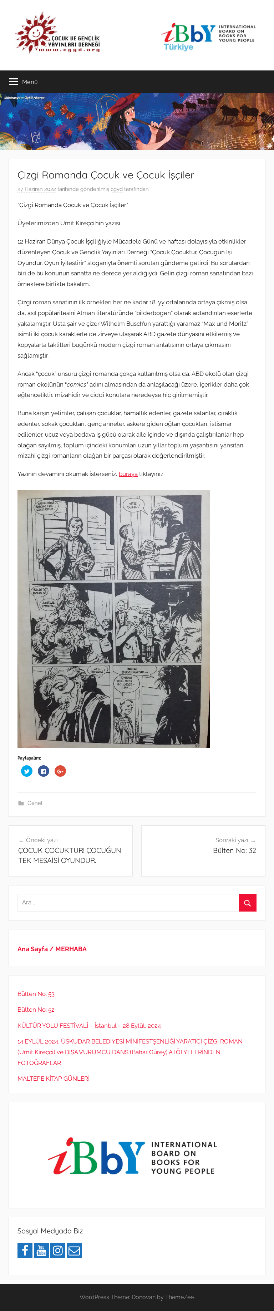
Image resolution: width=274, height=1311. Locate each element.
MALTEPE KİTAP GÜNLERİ (53, 1078)
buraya (128, 473)
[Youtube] (41, 1250)
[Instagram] (57, 1250)
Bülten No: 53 (36, 993)
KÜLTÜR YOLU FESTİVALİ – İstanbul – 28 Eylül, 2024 (89, 1025)
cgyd (117, 189)
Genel (34, 803)
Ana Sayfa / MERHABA (52, 949)
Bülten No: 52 (36, 1009)
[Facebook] (24, 1250)
